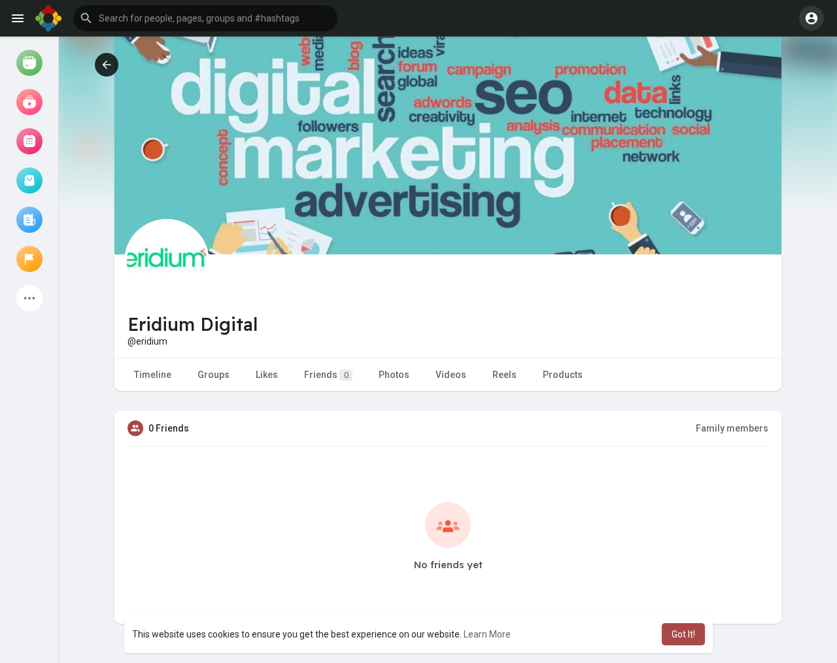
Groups (213, 374)
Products (563, 374)
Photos (394, 374)
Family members (732, 428)
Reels (504, 374)
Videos (451, 374)
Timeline (152, 374)
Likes (267, 374)
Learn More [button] (487, 634)
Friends (326, 374)
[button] (205, 18)
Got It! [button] (683, 634)
